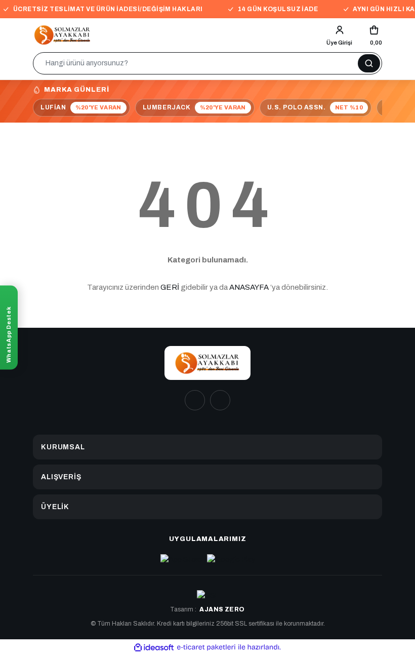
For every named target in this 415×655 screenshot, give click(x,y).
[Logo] (63, 35)
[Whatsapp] (220, 400)
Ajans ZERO (222, 609)
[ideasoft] (154, 647)
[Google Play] (231, 559)
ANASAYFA (249, 287)
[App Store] (181, 559)
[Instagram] (195, 400)
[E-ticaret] (206, 647)
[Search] (369, 63)
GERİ (169, 287)
